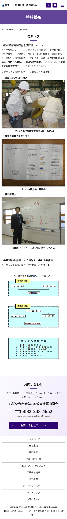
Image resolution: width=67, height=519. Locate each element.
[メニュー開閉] (62, 5)
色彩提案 (33, 479)
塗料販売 (33, 452)
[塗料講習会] (33, 221)
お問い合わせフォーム (33, 425)
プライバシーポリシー (33, 486)
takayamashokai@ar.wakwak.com (36, 416)
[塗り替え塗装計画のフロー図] (33, 315)
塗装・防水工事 (33, 459)
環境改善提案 (33, 472)
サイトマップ (33, 493)
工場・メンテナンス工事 (33, 466)
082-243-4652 (38, 411)
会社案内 (33, 445)
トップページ (7, 29)
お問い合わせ (33, 499)
